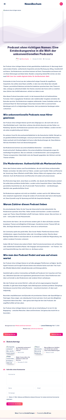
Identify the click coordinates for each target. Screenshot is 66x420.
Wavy (16, 413)
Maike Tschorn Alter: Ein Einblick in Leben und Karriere (23, 359)
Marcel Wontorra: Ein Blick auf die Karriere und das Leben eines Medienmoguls (52, 349)
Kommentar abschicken (14, 403)
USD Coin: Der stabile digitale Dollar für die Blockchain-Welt (28, 76)
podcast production (37, 328)
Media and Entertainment (23, 325)
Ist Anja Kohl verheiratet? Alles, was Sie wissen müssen (23, 349)
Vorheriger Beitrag (10, 334)
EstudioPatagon (30, 413)
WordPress (47, 413)
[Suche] (61, 3)
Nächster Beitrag (56, 334)
